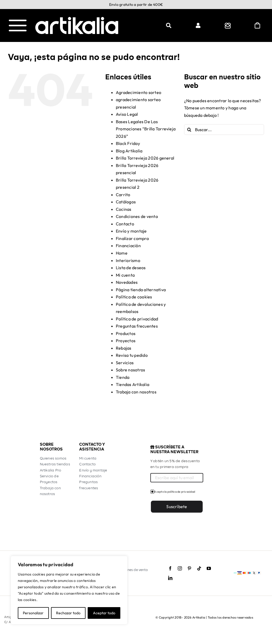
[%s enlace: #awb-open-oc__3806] (228, 25)
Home (122, 253)
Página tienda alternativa (141, 289)
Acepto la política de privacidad (174, 492)
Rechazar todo (68, 613)
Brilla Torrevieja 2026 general (145, 158)
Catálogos (126, 201)
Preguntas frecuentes (137, 326)
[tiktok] (199, 568)
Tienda (122, 377)
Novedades (127, 282)
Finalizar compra (132, 238)
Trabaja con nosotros (136, 391)
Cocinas (123, 209)
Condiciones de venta (137, 216)
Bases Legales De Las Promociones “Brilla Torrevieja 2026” (146, 129)
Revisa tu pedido (132, 355)
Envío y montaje (131, 231)
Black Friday (128, 143)
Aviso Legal (127, 114)
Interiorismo (128, 260)
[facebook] (170, 568)
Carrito (123, 194)
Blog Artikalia (129, 150)
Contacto (125, 223)
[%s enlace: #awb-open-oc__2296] (198, 25)
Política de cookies (134, 296)
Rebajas (123, 348)
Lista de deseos (131, 267)
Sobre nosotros (130, 369)
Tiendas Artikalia (132, 384)
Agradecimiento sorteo (138, 92)
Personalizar (33, 613)
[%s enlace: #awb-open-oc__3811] (168, 25)
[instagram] (180, 568)
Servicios (125, 362)
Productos (125, 333)
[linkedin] (170, 578)
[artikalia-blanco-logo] (76, 19)
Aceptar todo (104, 613)
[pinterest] (189, 568)
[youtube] (209, 568)
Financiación (128, 245)
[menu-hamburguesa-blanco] (18, 21)
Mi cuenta (125, 275)
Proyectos (125, 340)
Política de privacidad (137, 318)
